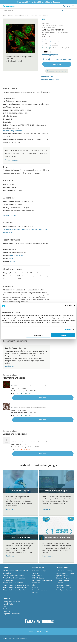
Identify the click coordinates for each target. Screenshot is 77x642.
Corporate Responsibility (11, 614)
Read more (10, 556)
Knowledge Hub (38, 567)
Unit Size (44, 40)
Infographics (36, 583)
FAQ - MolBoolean (38, 578)
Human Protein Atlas (39, 590)
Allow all (63, 335)
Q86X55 (12, 262)
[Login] (63, 6)
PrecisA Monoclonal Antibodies (14, 578)
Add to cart (57, 64)
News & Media (8, 604)
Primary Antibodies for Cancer (13, 583)
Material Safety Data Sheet (12, 131)
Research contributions (50, 80)
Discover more (47, 556)
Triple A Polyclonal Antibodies (13, 576)
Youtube (48, 631)
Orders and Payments (63, 580)
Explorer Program (62, 576)
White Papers (37, 576)
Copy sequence (13, 160)
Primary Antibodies (20, 15)
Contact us (46, 509)
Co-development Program (65, 573)
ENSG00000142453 (16, 256)
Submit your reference (64, 590)
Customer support (62, 567)
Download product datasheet (58, 71)
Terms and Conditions (63, 585)
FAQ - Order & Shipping (64, 571)
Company (6, 598)
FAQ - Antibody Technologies (42, 580)
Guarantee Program (63, 578)
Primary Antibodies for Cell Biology (15, 588)
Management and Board (11, 602)
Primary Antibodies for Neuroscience (16, 585)
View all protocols (9, 215)
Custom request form (63, 588)
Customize (37, 335)
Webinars (35, 573)
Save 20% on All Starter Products (47, 2)
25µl (55, 43)
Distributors (7, 609)
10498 (11, 259)
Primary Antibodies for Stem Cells (15, 590)
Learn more (10, 509)
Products (10, 15)
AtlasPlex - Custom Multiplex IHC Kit (15, 571)
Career (5, 606)
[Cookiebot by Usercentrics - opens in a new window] (66, 305)
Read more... (9, 366)
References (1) (46, 77)
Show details (67, 329)
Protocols (35, 592)
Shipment (59, 583)
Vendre (25, 638)
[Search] (63, 11)
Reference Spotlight (39, 571)
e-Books (35, 588)
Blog (33, 585)
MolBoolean (7, 573)
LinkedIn (39, 631)
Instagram (29, 631)
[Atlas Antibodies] (9, 6)
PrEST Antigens (8, 580)
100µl (46, 43)
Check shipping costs (50, 55)
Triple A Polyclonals (31, 15)
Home (4, 15)
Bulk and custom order (63, 59)
